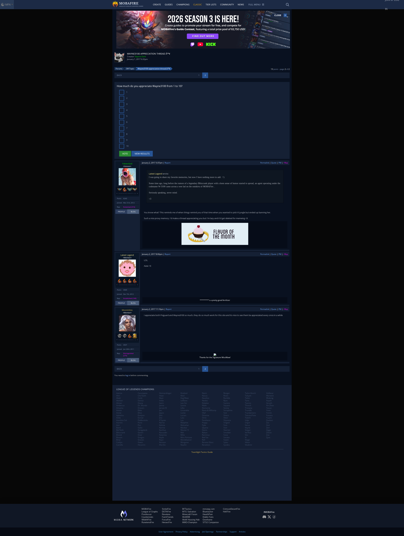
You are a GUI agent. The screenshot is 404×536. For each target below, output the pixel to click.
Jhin (160, 415)
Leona (183, 405)
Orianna (205, 415)
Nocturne (206, 408)
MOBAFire (146, 509)
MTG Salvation (189, 511)
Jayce (161, 413)
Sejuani (226, 405)
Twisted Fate (250, 415)
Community (227, 4)
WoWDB (186, 517)
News (241, 4)
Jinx (160, 418)
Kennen (162, 442)
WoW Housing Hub (190, 520)
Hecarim (141, 445)
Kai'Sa (162, 422)
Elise (140, 413)
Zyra (268, 437)
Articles (242, 531)
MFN (8, 4)
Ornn (204, 418)
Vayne (247, 427)
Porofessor (147, 514)
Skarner (226, 430)
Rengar (226, 393)
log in (127, 375)
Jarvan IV (163, 408)
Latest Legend (155, 173)
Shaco (226, 415)
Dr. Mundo (142, 405)
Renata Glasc (208, 442)
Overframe (207, 520)
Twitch (248, 418)
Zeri (268, 427)
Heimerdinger (165, 393)
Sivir (225, 427)
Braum (119, 437)
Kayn (161, 440)
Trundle (248, 410)
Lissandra (185, 410)
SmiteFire (166, 509)
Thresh (248, 405)
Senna (226, 408)
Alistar (119, 403)
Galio (140, 427)
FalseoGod (127, 163)
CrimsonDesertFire (231, 509)
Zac (267, 422)
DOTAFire (166, 511)
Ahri (118, 395)
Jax (160, 410)
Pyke (204, 425)
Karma (162, 427)
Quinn (204, 430)
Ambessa (120, 405)
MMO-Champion (189, 522)
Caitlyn (119, 442)
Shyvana (227, 420)
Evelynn (141, 415)
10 (127, 146)
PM (280, 162)
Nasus (205, 395)
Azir (118, 425)
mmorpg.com (209, 509)
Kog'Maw (185, 398)
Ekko (140, 410)
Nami (204, 393)
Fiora (140, 422)
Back (119, 75)
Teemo (248, 403)
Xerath (269, 403)
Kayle (161, 437)
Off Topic (130, 68)
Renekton (206, 445)
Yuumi (269, 418)
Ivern (161, 403)
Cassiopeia (142, 393)
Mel (182, 432)
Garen (140, 432)
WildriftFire (146, 520)
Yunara (269, 415)
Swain (226, 440)
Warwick (270, 395)
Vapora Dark (140, 56)
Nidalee (205, 403)
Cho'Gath (142, 395)
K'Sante (162, 420)
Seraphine (227, 410)
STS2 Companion (211, 522)
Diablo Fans (208, 517)
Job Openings (208, 531)
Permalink (264, 162)
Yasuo (269, 408)
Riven (225, 395)
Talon (247, 398)
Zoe (268, 435)
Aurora (119, 422)
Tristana (248, 408)
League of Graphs (150, 511)
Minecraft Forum (189, 514)
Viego (247, 440)
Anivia (119, 410)
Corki (140, 398)
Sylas (225, 442)
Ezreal (140, 418)
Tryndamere (250, 413)
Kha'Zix (162, 445)
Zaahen (269, 420)
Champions (183, 4)
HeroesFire (167, 522)
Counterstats (147, 517)
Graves (141, 440)
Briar (118, 440)
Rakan (204, 432)
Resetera (166, 514)
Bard (118, 427)
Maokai (184, 427)
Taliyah (248, 395)
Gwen (140, 442)
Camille (119, 445)
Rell (203, 440)
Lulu (182, 418)
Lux (182, 420)
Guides (169, 4)
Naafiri (184, 445)
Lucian (183, 415)
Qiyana (205, 427)
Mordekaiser (186, 440)
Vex (246, 435)
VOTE (125, 153)
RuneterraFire (148, 522)
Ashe (118, 418)
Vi (246, 437)
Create (157, 4)
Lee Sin (184, 403)
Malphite (184, 422)
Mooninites (127, 310)
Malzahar (185, 425)
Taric (247, 400)
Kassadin (163, 432)
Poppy (204, 422)
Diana (140, 403)
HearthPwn (208, 514)
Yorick (269, 413)
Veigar (248, 430)
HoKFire (226, 511)
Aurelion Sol (121, 420)
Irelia (161, 400)
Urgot (247, 422)
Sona (225, 435)
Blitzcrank (120, 432)
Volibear (269, 393)
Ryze (225, 400)
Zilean (269, 432)
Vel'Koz (248, 432)
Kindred (184, 393)
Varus (247, 425)
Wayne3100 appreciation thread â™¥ (154, 68)
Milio (183, 435)
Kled (182, 395)
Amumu (119, 408)
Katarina (163, 435)
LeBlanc (184, 400)
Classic (197, 4)
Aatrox (119, 393)
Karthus (162, 430)
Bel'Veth (120, 430)
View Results (142, 153)
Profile (121, 211)
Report (167, 162)
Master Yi (185, 430)
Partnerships (221, 531)
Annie (118, 413)
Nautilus (205, 398)
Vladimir (248, 445)
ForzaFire (166, 520)
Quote (273, 162)
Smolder (227, 432)
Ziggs (268, 430)
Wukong (269, 398)
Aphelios (120, 415)
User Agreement (166, 531)
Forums (119, 68)
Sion (225, 425)
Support (233, 531)
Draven (141, 408)
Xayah (269, 400)
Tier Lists (211, 4)
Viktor (247, 442)
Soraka (226, 437)
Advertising (195, 531)
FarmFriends (167, 517)
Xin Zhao (270, 405)
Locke (183, 413)
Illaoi (161, 398)
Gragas (141, 437)
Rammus (206, 435)
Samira (226, 403)
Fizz (139, 425)
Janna (161, 405)
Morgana (185, 442)
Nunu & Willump (209, 410)
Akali (118, 398)
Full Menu (254, 4)
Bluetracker (208, 511)
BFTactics (187, 509)
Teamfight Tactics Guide (202, 452)
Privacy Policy (181, 531)
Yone (268, 410)
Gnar (140, 435)
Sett (225, 413)
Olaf (204, 413)
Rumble (226, 398)
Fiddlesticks (143, 420)
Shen (225, 418)
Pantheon (206, 420)
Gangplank (142, 430)
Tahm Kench (250, 393)
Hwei (161, 395)
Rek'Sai (205, 437)
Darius (141, 400)
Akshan (119, 400)
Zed (268, 425)
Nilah (204, 405)
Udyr (247, 420)
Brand (119, 435)
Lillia (182, 408)
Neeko (205, 400)
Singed (226, 422)
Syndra (226, 445)
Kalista (162, 425)
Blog (133, 211)
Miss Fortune (186, 437)
